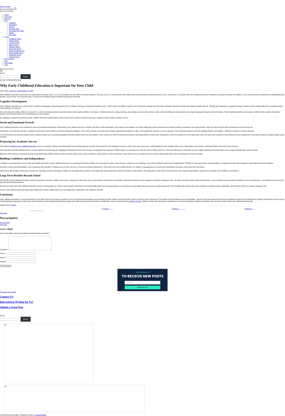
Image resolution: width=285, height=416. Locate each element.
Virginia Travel (14, 57)
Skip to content (5, 6)
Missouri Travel (14, 47)
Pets (5, 61)
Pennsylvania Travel (16, 53)
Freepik (13, 205)
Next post (3, 225)
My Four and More (6, 11)
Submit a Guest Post (11, 307)
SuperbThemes (41, 415)
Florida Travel (14, 41)
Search (2, 73)
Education (12, 35)
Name (3, 253)
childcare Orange (135, 201)
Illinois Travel (14, 45)
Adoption (12, 23)
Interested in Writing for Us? (16, 301)
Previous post (4, 223)
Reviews (7, 19)
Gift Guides (8, 63)
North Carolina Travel (16, 51)
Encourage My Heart (16, 31)
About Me (8, 17)
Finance (11, 27)
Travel (6, 37)
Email (2, 257)
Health (11, 33)
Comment (4, 249)
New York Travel (15, 49)
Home (6, 15)
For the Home (9, 59)
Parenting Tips (14, 29)
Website (3, 262)
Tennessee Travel (15, 55)
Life (5, 21)
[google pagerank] (8, 292)
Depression (13, 25)
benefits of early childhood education (23, 146)
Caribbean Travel (15, 39)
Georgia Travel (14, 43)
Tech (6, 65)
